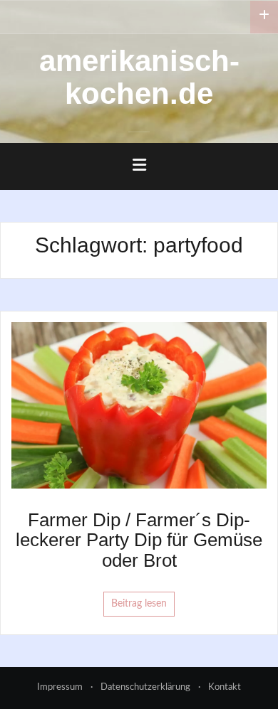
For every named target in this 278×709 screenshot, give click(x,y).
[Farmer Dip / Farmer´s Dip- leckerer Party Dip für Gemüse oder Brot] (139, 405)
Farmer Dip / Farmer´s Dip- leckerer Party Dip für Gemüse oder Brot (139, 540)
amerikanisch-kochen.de (139, 77)
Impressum (60, 687)
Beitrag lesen (139, 604)
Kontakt (224, 687)
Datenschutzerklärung (145, 687)
